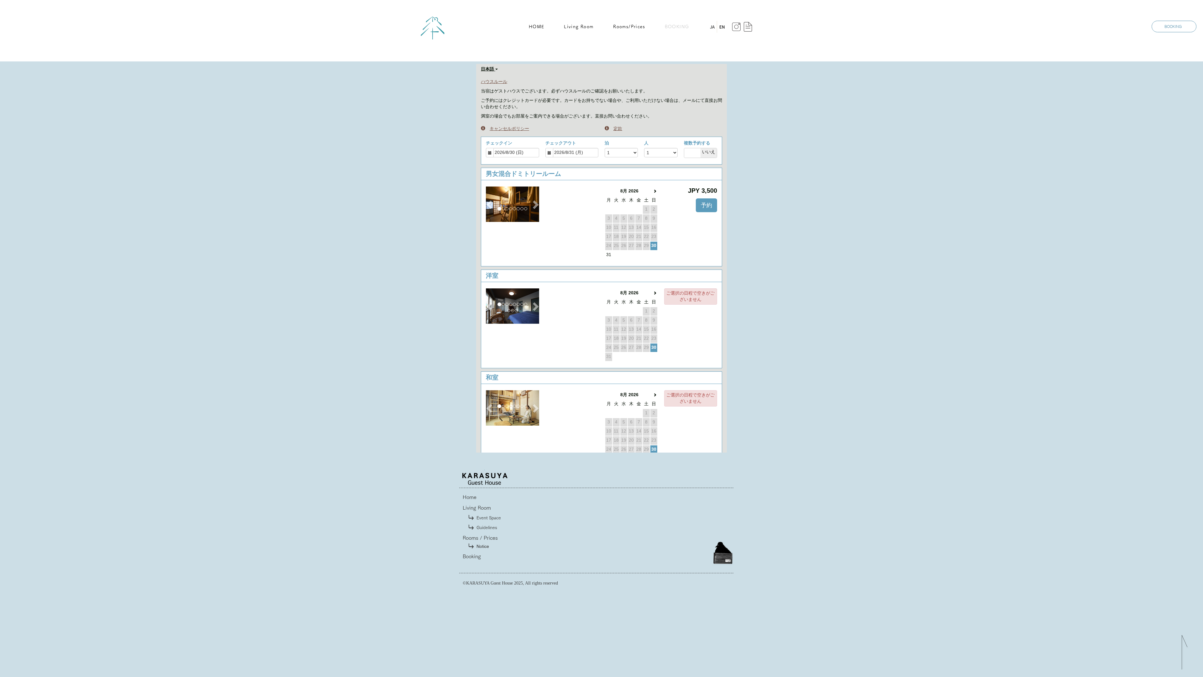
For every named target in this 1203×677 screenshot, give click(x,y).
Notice (483, 546)
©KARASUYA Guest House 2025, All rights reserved (510, 583)
